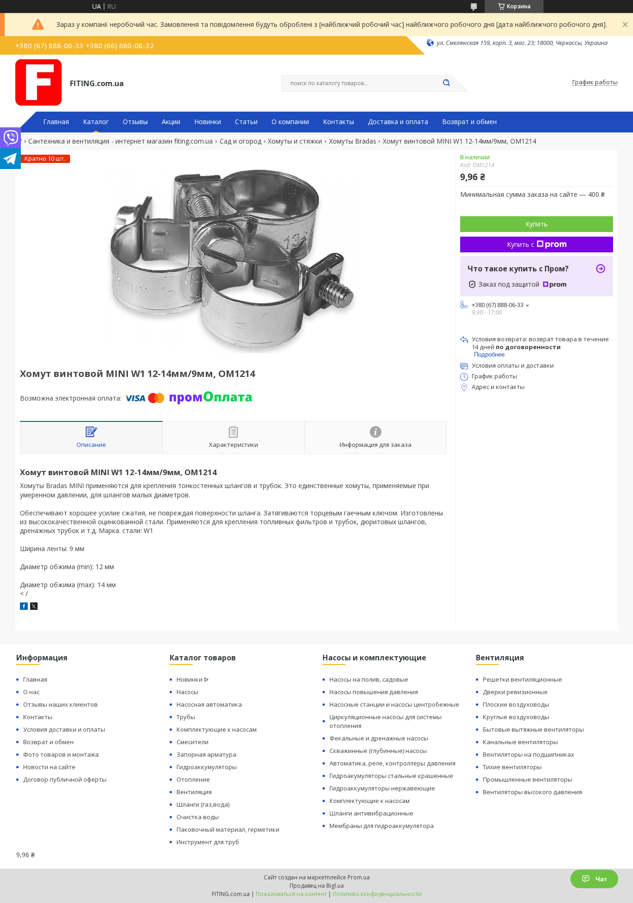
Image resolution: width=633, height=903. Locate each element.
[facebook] (24, 607)
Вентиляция (194, 792)
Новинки (207, 122)
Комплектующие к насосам (217, 729)
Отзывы (135, 122)
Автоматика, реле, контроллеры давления (392, 763)
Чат (601, 879)
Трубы (186, 717)
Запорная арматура (206, 754)
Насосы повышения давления (373, 692)
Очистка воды (198, 817)
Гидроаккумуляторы (207, 767)
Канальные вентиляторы (520, 742)
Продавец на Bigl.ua (317, 886)
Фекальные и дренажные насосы (378, 738)
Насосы (187, 692)
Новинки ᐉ (193, 679)
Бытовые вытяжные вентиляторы (533, 729)
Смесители (193, 742)
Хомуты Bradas (352, 141)
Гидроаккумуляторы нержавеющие (382, 788)
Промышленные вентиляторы (527, 779)
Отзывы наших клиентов (60, 704)
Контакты (338, 122)
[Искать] (446, 83)
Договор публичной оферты (65, 779)
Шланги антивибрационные (371, 813)
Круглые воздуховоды (516, 717)
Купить (536, 223)
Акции (171, 122)
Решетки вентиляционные (522, 679)
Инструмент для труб (208, 842)
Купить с (520, 244)
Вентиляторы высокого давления (532, 792)
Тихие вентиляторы (512, 767)
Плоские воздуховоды (516, 704)
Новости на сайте (49, 767)
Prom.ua (359, 877)
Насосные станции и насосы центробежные (394, 704)
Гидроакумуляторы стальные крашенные (391, 775)
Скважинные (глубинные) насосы (378, 750)
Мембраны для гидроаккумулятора (381, 825)
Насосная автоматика (209, 704)
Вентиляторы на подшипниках (528, 754)
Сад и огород (240, 141)
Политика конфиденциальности (377, 894)
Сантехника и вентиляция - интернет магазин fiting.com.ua (120, 141)
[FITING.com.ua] (38, 82)
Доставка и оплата (398, 122)
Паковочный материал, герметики (228, 829)
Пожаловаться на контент (291, 894)
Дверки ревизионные (515, 692)
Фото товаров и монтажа (61, 754)
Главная (56, 122)
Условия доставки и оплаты (64, 729)
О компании (290, 122)
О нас (31, 692)
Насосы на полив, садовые (368, 679)
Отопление (193, 779)
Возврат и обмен (469, 122)
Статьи (246, 122)
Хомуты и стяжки (295, 141)
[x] (34, 607)
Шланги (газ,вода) (203, 804)
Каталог (96, 122)
